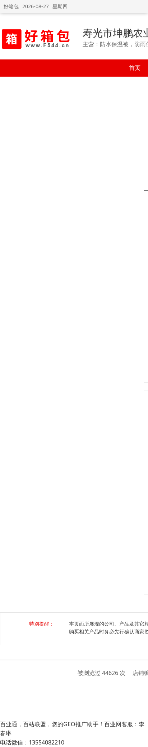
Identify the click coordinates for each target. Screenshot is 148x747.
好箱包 (11, 6)
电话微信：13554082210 (32, 742)
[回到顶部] (139, 738)
